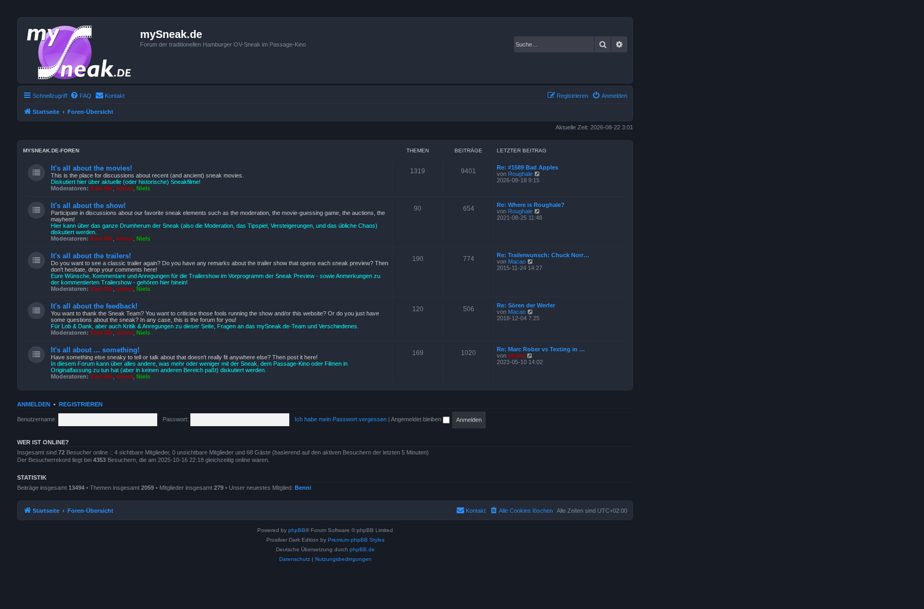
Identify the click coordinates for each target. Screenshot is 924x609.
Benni (303, 487)
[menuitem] (80, 95)
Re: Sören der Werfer (526, 305)
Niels (143, 188)
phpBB (296, 530)
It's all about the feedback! (94, 306)
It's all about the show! (88, 206)
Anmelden (33, 404)
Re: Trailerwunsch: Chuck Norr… (543, 255)
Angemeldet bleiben (417, 419)
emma (124, 188)
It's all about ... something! (95, 350)
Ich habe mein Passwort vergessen (341, 419)
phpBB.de (362, 549)
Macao (517, 261)
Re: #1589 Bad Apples (527, 167)
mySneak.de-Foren (51, 150)
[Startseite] (80, 50)
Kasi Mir (101, 188)
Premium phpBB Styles (356, 540)
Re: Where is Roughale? (531, 205)
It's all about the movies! (91, 168)
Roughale (520, 174)
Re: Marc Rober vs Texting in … (541, 349)
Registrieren (81, 404)
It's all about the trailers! (91, 256)
